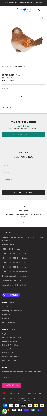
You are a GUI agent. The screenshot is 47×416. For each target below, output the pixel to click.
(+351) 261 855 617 (16, 281)
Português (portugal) (33, 393)
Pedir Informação (8, 322)
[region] (23, 211)
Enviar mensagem (23, 192)
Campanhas (6, 318)
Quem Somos (7, 307)
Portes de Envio (8, 353)
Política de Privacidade (10, 345)
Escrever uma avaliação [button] (23, 135)
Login (4, 334)
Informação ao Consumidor (12, 311)
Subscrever (12, 385)
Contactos (6, 314)
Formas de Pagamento (10, 356)
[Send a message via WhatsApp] (4, 412)
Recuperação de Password (11, 337)
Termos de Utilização (9, 349)
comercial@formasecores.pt (18, 276)
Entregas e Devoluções (10, 341)
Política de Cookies (9, 360)
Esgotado (23, 96)
